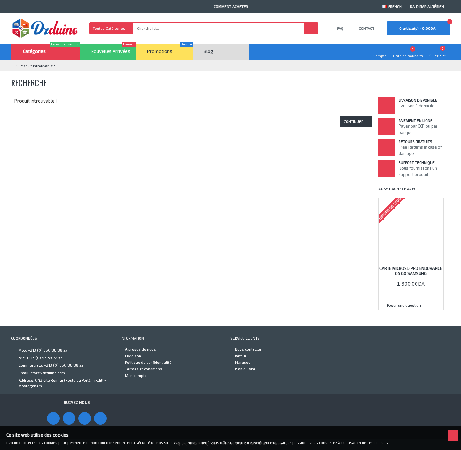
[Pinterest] (84, 418)
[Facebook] (53, 418)
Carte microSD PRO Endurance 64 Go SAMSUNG (410, 271)
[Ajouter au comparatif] (431, 296)
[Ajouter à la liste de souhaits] (419, 296)
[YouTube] (69, 418)
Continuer (353, 121)
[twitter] (100, 418)
